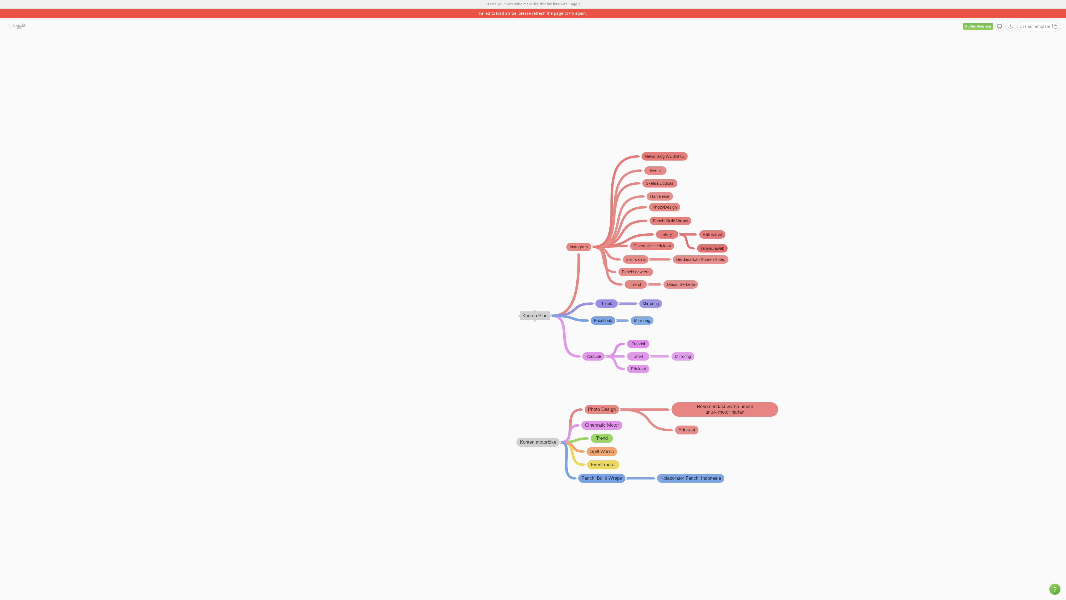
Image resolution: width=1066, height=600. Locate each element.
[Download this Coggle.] (1010, 26)
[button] (1054, 589)
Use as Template (1035, 26)
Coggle (574, 4)
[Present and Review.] (999, 26)
